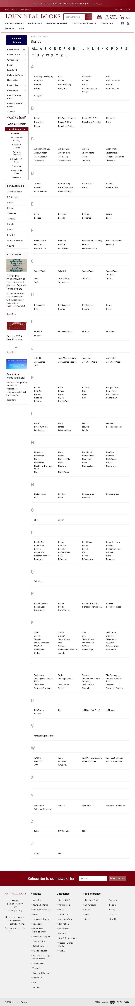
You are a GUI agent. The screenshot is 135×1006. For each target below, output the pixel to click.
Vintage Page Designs (43, 735)
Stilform (85, 646)
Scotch (37, 635)
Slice (60, 642)
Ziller (84, 831)
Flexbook (110, 244)
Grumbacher (63, 282)
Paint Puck (87, 542)
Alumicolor (87, 76)
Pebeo (85, 545)
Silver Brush (111, 639)
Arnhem (85, 80)
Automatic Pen (112, 88)
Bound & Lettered (40, 904)
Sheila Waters (64, 639)
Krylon (61, 397)
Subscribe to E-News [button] (16, 160)
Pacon (61, 542)
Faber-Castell (40, 240)
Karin (60, 387)
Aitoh (60, 76)
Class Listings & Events (84, 23)
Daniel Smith (87, 183)
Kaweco (85, 387)
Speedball (11, 213)
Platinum (110, 552)
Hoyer (108, 309)
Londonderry (39, 430)
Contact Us (107, 23)
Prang (108, 555)
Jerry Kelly (110, 357)
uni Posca (110, 710)
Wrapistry (62, 764)
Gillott (36, 278)
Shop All (11, 111)
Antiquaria (38, 80)
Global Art (86, 278)
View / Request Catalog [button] (17, 138)
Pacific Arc (39, 542)
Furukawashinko (89, 248)
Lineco (61, 426)
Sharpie (37, 639)
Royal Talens (63, 610)
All (35, 48)
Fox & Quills (63, 248)
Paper (10, 65)
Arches (61, 80)
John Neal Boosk (113, 361)
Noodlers (86, 497)
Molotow (62, 466)
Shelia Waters (88, 639)
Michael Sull (39, 462)
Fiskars (85, 244)
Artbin (85, 84)
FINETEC (62, 244)
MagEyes (110, 452)
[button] (16, 117)
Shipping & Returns (40, 973)
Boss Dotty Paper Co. (91, 122)
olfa (36, 519)
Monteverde (111, 466)
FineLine (38, 244)
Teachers (36, 968)
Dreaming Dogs (65, 191)
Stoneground (39, 649)
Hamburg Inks (64, 305)
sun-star (62, 653)
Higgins (61, 309)
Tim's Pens (39, 684)
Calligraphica (63, 148)
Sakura (10, 208)
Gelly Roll (62, 271)
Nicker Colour (88, 494)
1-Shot (37, 853)
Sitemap (36, 987)
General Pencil (88, 271)
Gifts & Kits (12, 90)
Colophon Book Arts (115, 156)
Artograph (62, 88)
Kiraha (61, 390)
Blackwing (110, 118)
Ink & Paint (12, 70)
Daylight (109, 183)
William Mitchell (89, 761)
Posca (10, 202)
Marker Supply (88, 455)
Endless (37, 217)
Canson (85, 148)
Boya (108, 122)
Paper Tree (39, 545)
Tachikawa (39, 675)
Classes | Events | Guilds (15, 105)
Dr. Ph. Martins (40, 191)
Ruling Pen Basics (40, 946)
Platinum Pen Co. (41, 555)
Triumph (85, 688)
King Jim (38, 390)
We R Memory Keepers (92, 758)
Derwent (38, 187)
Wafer (60, 758)
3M (59, 853)
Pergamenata (64, 552)
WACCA (37, 758)
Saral (84, 632)
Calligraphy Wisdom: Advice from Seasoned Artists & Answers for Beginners (16, 282)
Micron (61, 462)
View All (10, 245)
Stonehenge (87, 649)
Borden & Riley (64, 122)
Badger (37, 118)
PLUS (60, 555)
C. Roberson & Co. (42, 148)
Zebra (36, 831)
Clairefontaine (112, 152)
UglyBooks (39, 710)
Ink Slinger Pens (65, 331)
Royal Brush (39, 610)
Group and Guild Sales (41, 909)
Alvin (108, 76)
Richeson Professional (92, 606)
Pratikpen (38, 559)
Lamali (37, 423)
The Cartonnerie (113, 675)
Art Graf (37, 84)
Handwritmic (87, 305)
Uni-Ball (37, 713)
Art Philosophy (64, 84)
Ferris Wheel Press (114, 240)
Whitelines (63, 761)
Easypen (62, 213)
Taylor (61, 675)
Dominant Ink (112, 187)
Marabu (61, 455)
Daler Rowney (64, 183)
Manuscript (39, 455)
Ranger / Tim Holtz (90, 603)
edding (109, 213)
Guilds (35, 914)
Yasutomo (86, 805)
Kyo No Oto (63, 401)
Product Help (38, 963)
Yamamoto (39, 805)
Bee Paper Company (67, 118)
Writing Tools (13, 60)
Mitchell (109, 462)
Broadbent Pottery (66, 126)
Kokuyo (37, 394)
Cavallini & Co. (64, 152)
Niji (35, 497)
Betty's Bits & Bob (90, 118)
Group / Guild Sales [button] (16, 171)
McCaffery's (111, 459)
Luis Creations (64, 430)
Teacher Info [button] (16, 166)
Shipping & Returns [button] (16, 146)
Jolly (36, 365)
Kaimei (37, 387)
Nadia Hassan (40, 494)
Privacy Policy (38, 941)
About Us (9, 28)
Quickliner (38, 581)
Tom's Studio (88, 684)
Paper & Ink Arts (113, 542)
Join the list (117, 878)
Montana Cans (88, 466)
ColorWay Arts (64, 160)
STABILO (11, 235)
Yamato (61, 805)
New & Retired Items (56, 23)
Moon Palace (63, 472)
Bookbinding (12, 85)
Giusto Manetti (64, 278)
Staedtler (62, 646)
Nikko (60, 497)
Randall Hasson (41, 603)
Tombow (11, 218)
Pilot (84, 552)
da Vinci (37, 183)
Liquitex (85, 426)
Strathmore (111, 649)
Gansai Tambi (40, 271)
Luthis (85, 430)
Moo (36, 472)
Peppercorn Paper (114, 548)
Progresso (110, 559)
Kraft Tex (38, 397)
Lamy (60, 423)
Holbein (10, 224)
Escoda (61, 217)
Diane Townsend (65, 187)
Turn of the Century (114, 688)
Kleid (84, 390)
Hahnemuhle (39, 305)
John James (39, 361)
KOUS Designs (112, 394)
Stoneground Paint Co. (68, 649)
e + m (36, 213)
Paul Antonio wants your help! (15, 376)
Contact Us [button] (16, 177)
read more (11, 314)
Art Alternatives (113, 80)
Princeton (62, 559)
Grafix (36, 282)
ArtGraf (109, 84)
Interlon (37, 335)
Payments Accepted (41, 936)
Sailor (36, 632)
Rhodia (61, 606)
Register (114, 18)
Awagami (38, 95)
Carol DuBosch (40, 152)
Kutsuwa (38, 401)
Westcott (38, 761)
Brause (37, 126)
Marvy (36, 459)
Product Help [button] (16, 133)
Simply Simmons (41, 642)
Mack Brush (87, 452)
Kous (84, 394)
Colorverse (39, 160)
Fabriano (62, 240)
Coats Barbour (40, 156)
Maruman (110, 455)
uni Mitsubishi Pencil (91, 710)
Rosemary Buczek (114, 606)
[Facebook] (122, 23)
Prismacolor (87, 559)
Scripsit (61, 635)
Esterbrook (87, 217)
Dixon (84, 187)
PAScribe (62, 545)
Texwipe (86, 675)
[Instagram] (128, 23)
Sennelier (110, 635)
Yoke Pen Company (42, 809)
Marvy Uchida (64, 459)
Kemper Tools (112, 387)
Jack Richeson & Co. (67, 358)
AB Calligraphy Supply (43, 76)
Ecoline (85, 213)
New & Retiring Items (14, 97)
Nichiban (62, 494)
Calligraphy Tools (15, 75)
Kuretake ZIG (111, 397)
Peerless (110, 545)
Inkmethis (110, 331)
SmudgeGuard (88, 642)
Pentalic (61, 548)
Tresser (61, 688)
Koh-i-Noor (111, 390)
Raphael (109, 603)
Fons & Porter (40, 248)
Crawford (86, 160)
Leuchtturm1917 (41, 426)
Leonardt (110, 423)
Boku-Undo (39, 122)
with (36, 764)
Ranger (61, 603)
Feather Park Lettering (92, 240)
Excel (108, 217)
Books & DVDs (35, 23)
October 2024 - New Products (15, 337)
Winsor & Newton (15, 240)
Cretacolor (110, 160)
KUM (84, 397)
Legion (85, 423)
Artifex (37, 88)
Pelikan (37, 548)
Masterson (86, 459)
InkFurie (85, 331)
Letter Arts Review (40, 919)
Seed (84, 635)
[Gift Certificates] (100, 17)
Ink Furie (38, 331)
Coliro (84, 156)
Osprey (61, 519)
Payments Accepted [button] (17, 153)
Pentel (10, 229)
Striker (37, 653)
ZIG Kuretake (13, 197)
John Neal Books (14, 191)
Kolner (61, 394)
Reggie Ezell (39, 606)
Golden (109, 278)
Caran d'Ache (111, 148)
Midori (85, 462)
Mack (60, 452)
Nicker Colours (112, 494)
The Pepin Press (65, 678)
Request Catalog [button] (16, 40)
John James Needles (67, 361)
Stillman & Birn (112, 646)
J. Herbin (38, 358)
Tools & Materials (14, 23)
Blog (21, 28)
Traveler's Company (42, 688)
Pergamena (39, 552)
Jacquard (86, 358)
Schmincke (111, 632)
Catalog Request (39, 950)
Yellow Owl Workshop (115, 805)
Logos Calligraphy (114, 426)
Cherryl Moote (88, 152)
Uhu (60, 710)
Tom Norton (63, 684)
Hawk (108, 305)
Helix (36, 309)
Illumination (12, 80)
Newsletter (37, 923)
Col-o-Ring (63, 156)
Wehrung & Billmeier (115, 758)
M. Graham (38, 452)
